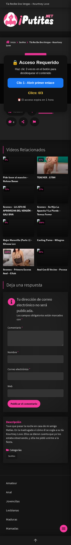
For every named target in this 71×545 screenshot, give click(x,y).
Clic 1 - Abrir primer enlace (35, 82)
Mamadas (12, 528)
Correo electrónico (19, 369)
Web (10, 386)
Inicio (13, 42)
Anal (9, 492)
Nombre (13, 352)
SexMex (22, 42)
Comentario (15, 327)
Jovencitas (13, 501)
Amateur (11, 483)
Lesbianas (12, 510)
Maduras (11, 519)
